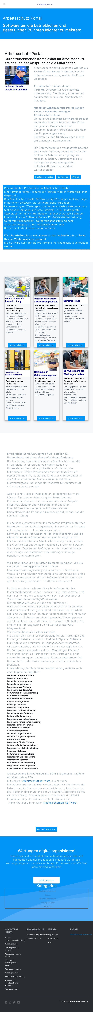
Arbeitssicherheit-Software (60, 802)
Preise (75, 177)
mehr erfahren (17, 345)
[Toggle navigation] (4, 4)
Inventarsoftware (34, 938)
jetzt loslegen (46, 880)
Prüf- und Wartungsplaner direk (11, 962)
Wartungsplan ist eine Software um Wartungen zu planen (75, 381)
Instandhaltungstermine (15, 977)
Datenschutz (53, 938)
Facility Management (47, 891)
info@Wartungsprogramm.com (81, 934)
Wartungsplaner (11, 944)
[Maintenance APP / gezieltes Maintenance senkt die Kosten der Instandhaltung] (75, 290)
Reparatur (48, 906)
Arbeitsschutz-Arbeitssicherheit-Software (12, 982)
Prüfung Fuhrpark (48, 903)
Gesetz (48, 895)
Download (63, 177)
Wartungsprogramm (13, 969)
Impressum (53, 935)
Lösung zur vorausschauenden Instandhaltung (14, 308)
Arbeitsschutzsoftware (36, 780)
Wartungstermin (11, 989)
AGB (50, 942)
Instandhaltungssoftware (37, 935)
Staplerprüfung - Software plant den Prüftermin (14, 381)
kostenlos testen (44, 177)
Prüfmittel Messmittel (47, 899)
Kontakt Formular (46, 829)
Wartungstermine (12, 973)
